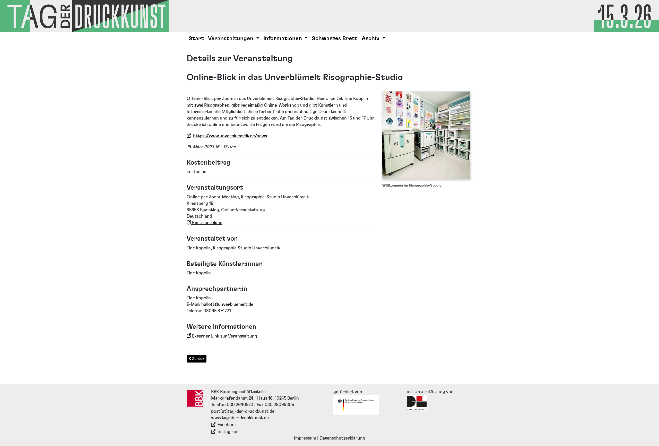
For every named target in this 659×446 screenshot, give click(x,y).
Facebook (227, 425)
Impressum (305, 438)
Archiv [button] (371, 38)
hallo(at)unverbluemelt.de (227, 304)
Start (196, 38)
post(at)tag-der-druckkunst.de (242, 411)
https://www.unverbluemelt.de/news (230, 136)
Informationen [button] (283, 38)
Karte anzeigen (206, 223)
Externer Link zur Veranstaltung (224, 336)
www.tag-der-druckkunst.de (240, 418)
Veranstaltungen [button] (231, 38)
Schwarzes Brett (335, 38)
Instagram (228, 432)
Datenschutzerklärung (342, 438)
